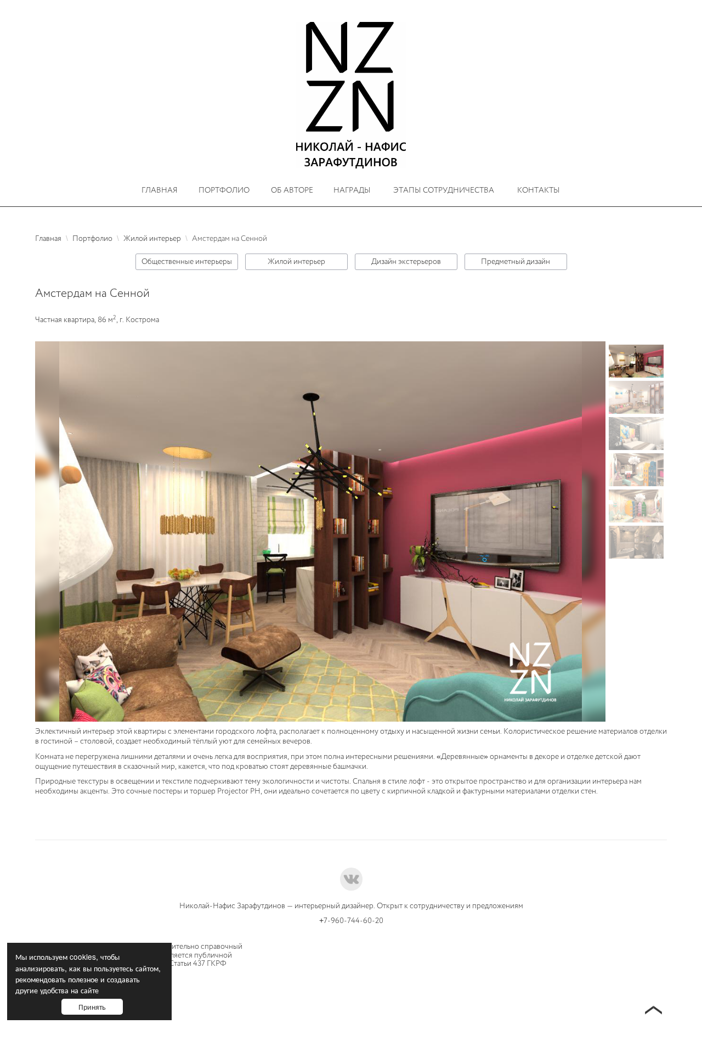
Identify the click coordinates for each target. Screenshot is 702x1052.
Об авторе (292, 190)
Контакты (538, 190)
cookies (83, 956)
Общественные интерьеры (186, 261)
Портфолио (224, 190)
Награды (352, 190)
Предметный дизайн (515, 261)
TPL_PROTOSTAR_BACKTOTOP (653, 1011)
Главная (159, 190)
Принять (92, 1006)
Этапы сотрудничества (443, 190)
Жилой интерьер (296, 261)
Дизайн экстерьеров (406, 261)
